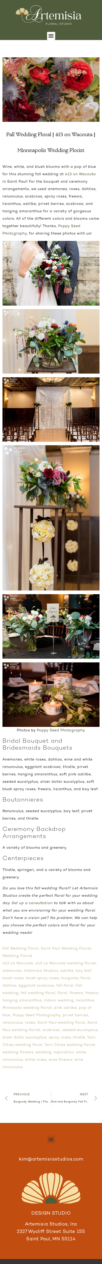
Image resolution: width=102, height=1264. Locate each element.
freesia (92, 993)
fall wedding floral (38, 993)
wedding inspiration (55, 1052)
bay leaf (83, 971)
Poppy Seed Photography (61, 730)
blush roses (13, 978)
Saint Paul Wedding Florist (66, 948)
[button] (51, 36)
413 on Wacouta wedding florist (65, 963)
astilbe (67, 971)
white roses (36, 1060)
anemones (12, 971)
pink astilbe (65, 1008)
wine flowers (60, 1060)
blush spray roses (42, 978)
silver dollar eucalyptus (24, 1037)
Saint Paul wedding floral (61, 1023)
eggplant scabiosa (36, 986)
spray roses (60, 1037)
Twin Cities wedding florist (69, 1045)
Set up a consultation (31, 903)
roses (30, 1023)
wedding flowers (17, 1052)
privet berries (75, 1015)
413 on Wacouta (80, 174)
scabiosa (51, 1030)
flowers (76, 993)
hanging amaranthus (22, 1000)
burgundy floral (75, 978)
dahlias (9, 986)
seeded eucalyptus (80, 1030)
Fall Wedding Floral (20, 948)
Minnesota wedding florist (27, 1008)
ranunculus (12, 1023)
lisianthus (85, 1000)
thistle (79, 1037)
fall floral (65, 986)
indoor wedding (59, 1000)
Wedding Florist (17, 956)
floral (62, 993)
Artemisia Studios (41, 971)
